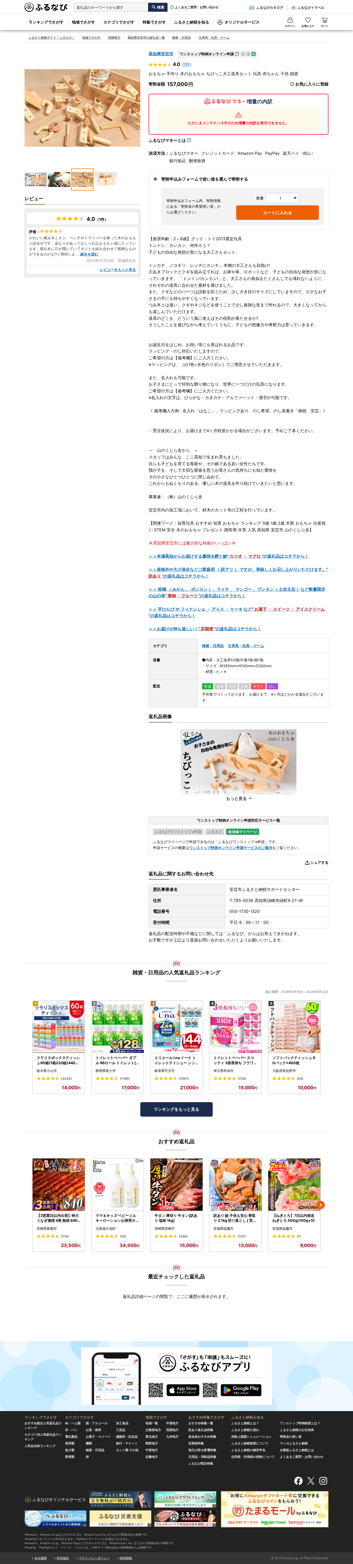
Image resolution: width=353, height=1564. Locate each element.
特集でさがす (154, 22)
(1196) (125, 1078)
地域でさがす (83, 22)
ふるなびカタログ (269, 7)
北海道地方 (153, 1430)
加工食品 (122, 1423)
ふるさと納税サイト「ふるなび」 (51, 38)
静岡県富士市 (106, 1071)
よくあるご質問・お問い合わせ (196, 7)
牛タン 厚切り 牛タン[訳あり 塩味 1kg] (176, 1218)
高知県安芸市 (161, 53)
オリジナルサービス (242, 22)
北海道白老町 (106, 1228)
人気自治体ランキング (40, 1446)
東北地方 (151, 1436)
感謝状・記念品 (127, 1436)
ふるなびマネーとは (167, 140)
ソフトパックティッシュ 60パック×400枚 (293, 1060)
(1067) (184, 1078)
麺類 (89, 1443)
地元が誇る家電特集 (202, 1450)
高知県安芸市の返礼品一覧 (146, 38)
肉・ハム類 (73, 1423)
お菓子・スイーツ (98, 1436)
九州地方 (172, 1436)
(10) (123, 1236)
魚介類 (69, 1450)
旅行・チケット (127, 1443)
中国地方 (172, 1423)
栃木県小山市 (47, 1071)
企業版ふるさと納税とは (297, 1450)
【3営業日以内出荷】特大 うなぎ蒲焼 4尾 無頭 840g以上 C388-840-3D (58, 1218)
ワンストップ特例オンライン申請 (207, 54)
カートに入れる (277, 212)
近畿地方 (151, 1457)
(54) (300, 1078)
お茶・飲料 (93, 1430)
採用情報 (126, 1558)
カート (324, 25)
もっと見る (236, 798)
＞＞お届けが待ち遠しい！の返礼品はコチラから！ (205, 628)
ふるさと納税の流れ (245, 1430)
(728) (242, 1078)
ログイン (290, 25)
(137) (242, 1236)
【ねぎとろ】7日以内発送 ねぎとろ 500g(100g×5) (293, 1218)
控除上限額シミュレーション (251, 1436)
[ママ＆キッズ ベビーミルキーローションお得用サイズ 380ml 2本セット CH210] (117, 1184)
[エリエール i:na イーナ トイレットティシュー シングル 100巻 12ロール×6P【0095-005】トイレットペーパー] (176, 1027)
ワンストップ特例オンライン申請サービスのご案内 (230, 847)
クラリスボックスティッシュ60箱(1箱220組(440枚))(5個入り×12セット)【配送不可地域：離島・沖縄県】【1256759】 (59, 1060)
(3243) (66, 1078)
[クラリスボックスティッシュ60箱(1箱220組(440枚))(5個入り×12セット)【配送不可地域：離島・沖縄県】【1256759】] (59, 1027)
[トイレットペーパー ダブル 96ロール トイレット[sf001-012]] (117, 1027)
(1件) (186, 64)
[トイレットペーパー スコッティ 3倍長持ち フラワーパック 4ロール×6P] (235, 1027)
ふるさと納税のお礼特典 (297, 1430)
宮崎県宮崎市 (165, 1228)
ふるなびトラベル (310, 7)
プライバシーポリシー (94, 1558)
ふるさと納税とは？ (245, 1423)
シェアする (319, 862)
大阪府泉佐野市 (284, 1071)
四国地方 (114, 38)
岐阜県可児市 (165, 1071)
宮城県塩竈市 (223, 1228)
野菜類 (69, 1457)
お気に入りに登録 (311, 84)
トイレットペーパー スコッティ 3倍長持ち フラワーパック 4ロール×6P (235, 1060)
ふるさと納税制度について (249, 1443)
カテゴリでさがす (118, 22)
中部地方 (151, 1450)
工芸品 (120, 1430)
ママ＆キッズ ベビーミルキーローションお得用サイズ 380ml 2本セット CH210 (118, 1218)
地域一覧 (151, 1423)
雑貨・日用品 (181, 38)
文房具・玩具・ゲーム (214, 38)
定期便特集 (196, 1443)
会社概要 (40, 1558)
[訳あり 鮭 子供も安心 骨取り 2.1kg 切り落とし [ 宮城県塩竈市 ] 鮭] (235, 1184)
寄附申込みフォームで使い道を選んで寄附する (204, 179)
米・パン (71, 1430)
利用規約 (63, 1558)
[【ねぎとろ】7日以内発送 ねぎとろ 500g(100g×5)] (294, 1184)
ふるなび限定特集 (200, 1463)
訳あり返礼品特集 (200, 1430)
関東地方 (151, 1443)
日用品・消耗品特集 (202, 1457)
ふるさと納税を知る (191, 22)
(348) (183, 1236)
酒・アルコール (97, 1423)
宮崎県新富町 (47, 1228)
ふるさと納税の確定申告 (248, 1450)
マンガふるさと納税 (294, 1443)
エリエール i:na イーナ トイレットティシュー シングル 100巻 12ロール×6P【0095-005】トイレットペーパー (175, 1060)
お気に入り (308, 25)
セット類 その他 (127, 1450)
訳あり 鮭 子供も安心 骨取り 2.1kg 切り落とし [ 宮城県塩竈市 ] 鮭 (234, 1218)
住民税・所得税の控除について (253, 1457)
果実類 (69, 1443)
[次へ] (321, 1205)
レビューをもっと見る (118, 269)
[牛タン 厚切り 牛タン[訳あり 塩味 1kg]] (176, 1184)
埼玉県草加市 (223, 1071)
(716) (65, 1236)
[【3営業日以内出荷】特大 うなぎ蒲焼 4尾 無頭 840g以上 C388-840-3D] (59, 1184)
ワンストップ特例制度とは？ (300, 1423)
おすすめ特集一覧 (200, 1423)
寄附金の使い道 (291, 1436)
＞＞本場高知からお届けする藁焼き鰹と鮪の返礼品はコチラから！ (229, 556)
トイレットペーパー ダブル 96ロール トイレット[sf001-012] (117, 1060)
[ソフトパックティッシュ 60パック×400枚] (294, 1027)
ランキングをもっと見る (176, 1109)
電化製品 (71, 1436)
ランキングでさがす (46, 22)
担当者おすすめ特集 (202, 1436)
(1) (299, 1236)
